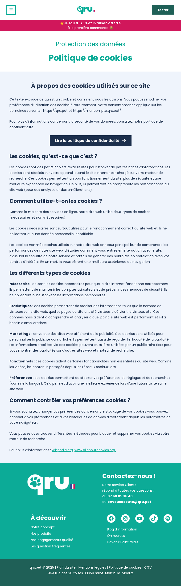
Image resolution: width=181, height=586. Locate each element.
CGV (148, 567)
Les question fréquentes (50, 546)
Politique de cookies (125, 567)
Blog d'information (122, 529)
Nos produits (41, 533)
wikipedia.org (62, 450)
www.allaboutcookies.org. (95, 450)
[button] (163, 10)
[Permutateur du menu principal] (11, 10)
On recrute (116, 535)
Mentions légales (92, 567)
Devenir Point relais (122, 542)
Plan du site (66, 567)
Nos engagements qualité (52, 540)
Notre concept (43, 527)
